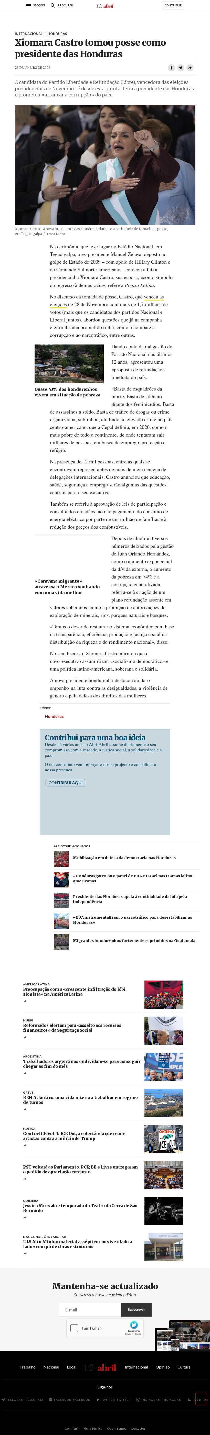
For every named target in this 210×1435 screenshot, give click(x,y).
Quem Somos (116, 1428)
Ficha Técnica (92, 1428)
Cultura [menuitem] (184, 1366)
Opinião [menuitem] (163, 1366)
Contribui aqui (65, 782)
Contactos (138, 1428)
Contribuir (72, 1428)
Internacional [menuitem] (136, 1366)
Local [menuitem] (71, 1366)
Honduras (54, 716)
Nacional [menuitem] (51, 1366)
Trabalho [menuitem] (27, 1366)
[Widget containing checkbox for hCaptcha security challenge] (105, 1328)
